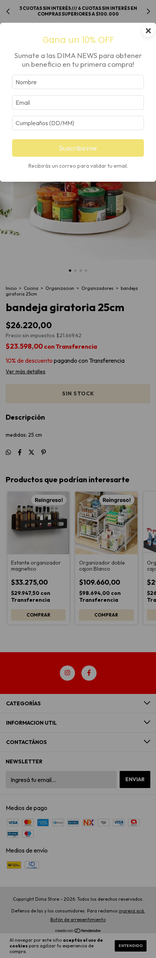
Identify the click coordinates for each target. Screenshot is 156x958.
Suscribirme (78, 148)
